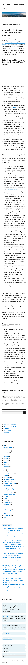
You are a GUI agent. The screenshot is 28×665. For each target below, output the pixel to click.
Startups (6, 500)
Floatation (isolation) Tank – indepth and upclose (12, 32)
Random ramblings (9, 492)
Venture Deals (7, 511)
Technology (7, 504)
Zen (5, 517)
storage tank (14, 403)
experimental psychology (9, 399)
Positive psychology (9, 489)
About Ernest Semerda (10, 424)
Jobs (5, 472)
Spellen (6, 496)
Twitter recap (7, 510)
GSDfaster (6, 466)
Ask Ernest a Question (10, 426)
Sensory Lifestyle (7, 604)
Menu (4, 8)
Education (6, 453)
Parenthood (7, 481)
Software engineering (9, 494)
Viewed (10, 525)
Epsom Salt (16, 107)
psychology (16, 401)
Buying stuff (7, 451)
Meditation (4, 401)
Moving (6, 475)
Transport (6, 506)
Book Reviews (7, 449)
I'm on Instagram (7, 638)
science (21, 401)
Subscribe (6, 432)
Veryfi (4, 625)
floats (24, 399)
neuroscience (10, 401)
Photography (7, 485)
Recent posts (7, 430)
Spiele (5, 498)
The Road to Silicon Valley (13, 5)
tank (3, 404)
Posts (5, 525)
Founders (6, 460)
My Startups (7, 477)
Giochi (5, 464)
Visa (5, 513)
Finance (6, 458)
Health (5, 468)
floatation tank (19, 399)
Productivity (7, 491)
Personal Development (7, 397)
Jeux (5, 470)
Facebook (6, 456)
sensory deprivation (6, 403)
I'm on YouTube (7, 634)
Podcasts (6, 487)
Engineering (7, 454)
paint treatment (12, 189)
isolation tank (12, 400)
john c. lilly (22, 400)
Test (5, 434)
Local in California (9, 473)
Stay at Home (7, 502)
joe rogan (17, 400)
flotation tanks (5, 400)
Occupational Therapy (10, 479)
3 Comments (8, 404)
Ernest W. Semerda (8, 396)
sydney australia (20, 403)
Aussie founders (8, 447)
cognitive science (18, 397)
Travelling (6, 508)
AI (4, 445)
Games (5, 462)
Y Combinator (7, 515)
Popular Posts (7, 428)
